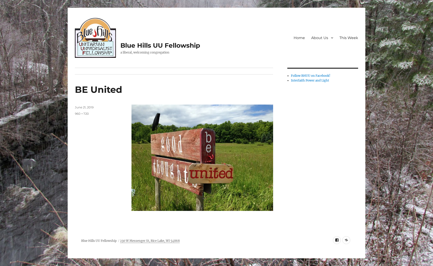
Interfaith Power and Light (310, 80)
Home (299, 38)
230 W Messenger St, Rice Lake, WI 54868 (150, 241)
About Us (319, 38)
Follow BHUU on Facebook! (310, 76)
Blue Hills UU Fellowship (160, 45)
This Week (348, 38)
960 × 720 (82, 113)
